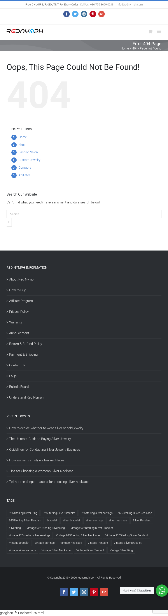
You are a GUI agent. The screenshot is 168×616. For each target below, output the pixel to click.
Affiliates (24, 175)
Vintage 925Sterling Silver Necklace (78, 535)
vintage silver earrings (22, 550)
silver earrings (94, 520)
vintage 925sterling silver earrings (29, 535)
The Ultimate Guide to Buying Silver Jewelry (40, 439)
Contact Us (17, 365)
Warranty (15, 322)
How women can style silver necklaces (37, 460)
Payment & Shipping (23, 355)
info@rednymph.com (130, 4)
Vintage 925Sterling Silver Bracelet (91, 528)
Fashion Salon (28, 152)
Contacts (25, 167)
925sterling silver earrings (97, 513)
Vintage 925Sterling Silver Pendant (126, 535)
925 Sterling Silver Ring (23, 513)
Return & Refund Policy (25, 344)
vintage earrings (45, 542)
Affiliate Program (21, 301)
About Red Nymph (22, 279)
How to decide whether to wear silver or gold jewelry (46, 428)
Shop (22, 144)
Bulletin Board (19, 387)
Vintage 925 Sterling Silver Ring (45, 528)
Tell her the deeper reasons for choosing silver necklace (49, 482)
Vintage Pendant (98, 542)
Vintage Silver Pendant (90, 550)
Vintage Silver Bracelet (128, 542)
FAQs (13, 376)
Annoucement (19, 333)
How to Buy (17, 290)
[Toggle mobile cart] (150, 31)
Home (23, 137)
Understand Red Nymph (26, 397)
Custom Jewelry (29, 160)
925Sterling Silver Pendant (25, 520)
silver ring (15, 528)
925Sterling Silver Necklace (135, 513)
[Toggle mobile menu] (159, 31)
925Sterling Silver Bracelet (59, 513)
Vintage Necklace (71, 542)
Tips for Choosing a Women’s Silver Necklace (41, 471)
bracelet (52, 520)
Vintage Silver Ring (121, 550)
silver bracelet (71, 520)
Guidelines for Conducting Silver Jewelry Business (44, 450)
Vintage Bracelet (19, 542)
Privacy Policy (19, 312)
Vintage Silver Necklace (56, 550)
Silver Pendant (141, 520)
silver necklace (118, 520)
